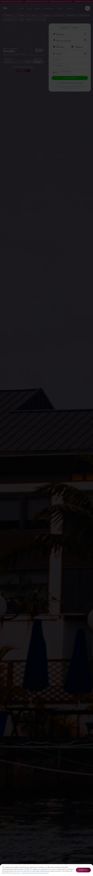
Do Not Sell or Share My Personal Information (35, 873)
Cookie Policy (16, 873)
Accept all (83, 870)
